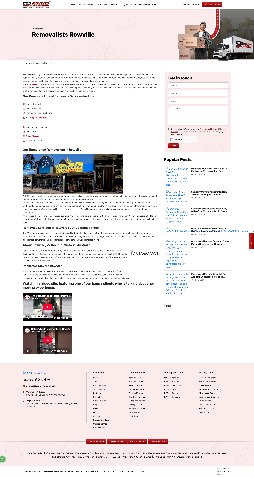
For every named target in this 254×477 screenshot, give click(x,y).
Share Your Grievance (176, 457)
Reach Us (97, 397)
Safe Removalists (206, 408)
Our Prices (133, 416)
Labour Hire (204, 412)
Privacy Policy (99, 428)
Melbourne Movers (137, 401)
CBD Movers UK (137, 441)
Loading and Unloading (209, 397)
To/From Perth (170, 389)
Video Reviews (99, 401)
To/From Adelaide (171, 378)
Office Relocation (206, 385)
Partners (97, 393)
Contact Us (157, 4)
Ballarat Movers (135, 385)
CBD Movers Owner (142, 457)
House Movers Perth (61, 457)
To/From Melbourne (172, 385)
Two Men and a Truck (208, 389)
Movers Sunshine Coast (100, 457)
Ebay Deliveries (67, 453)
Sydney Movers (135, 404)
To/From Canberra (172, 397)
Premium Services (101, 420)
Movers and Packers (208, 393)
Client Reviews (144, 4)
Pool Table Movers (207, 404)
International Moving (80, 457)
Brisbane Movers (136, 381)
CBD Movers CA (158, 441)
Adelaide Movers (136, 378)
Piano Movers (205, 401)
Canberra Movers (136, 389)
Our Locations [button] (109, 4)
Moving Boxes (159, 457)
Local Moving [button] (93, 4)
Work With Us (99, 389)
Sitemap (96, 416)
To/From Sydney (171, 393)
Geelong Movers (136, 393)
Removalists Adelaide (188, 453)
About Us (97, 381)
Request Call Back (191, 4)
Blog (95, 404)
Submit (173, 146)
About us (81, 4)
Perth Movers (134, 412)
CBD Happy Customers (123, 457)
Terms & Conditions (207, 129)
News (95, 408)
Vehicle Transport (194, 457)
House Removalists (207, 378)
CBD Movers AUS (96, 441)
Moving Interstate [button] (126, 4)
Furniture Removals (207, 381)
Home (73, 4)
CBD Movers (31, 84)
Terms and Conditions (136, 471)
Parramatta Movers (137, 408)
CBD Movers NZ (117, 441)
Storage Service (100, 424)
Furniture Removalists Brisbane (212, 453)
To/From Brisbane (171, 381)
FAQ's (95, 412)
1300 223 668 (213, 4)
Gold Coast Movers (137, 397)
